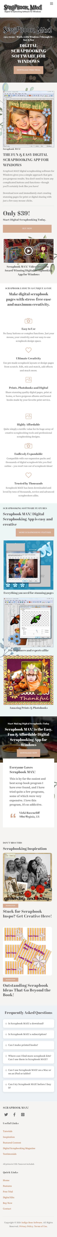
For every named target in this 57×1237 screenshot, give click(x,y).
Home (6, 1180)
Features (7, 1186)
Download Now (28, 753)
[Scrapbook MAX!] (23, 11)
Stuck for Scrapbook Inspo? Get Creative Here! (27, 914)
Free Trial (8, 1191)
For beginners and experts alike (28, 650)
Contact (7, 1208)
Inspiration (10, 906)
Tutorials (7, 1131)
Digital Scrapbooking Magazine (19, 1148)
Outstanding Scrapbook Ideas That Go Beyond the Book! (27, 990)
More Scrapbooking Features (35, 532)
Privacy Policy (26, 1226)
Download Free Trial (28, 70)
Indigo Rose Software (31, 1222)
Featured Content (12, 1142)
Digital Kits (8, 1197)
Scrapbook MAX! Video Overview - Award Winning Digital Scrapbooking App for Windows (28, 270)
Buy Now (27, 228)
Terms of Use (40, 1226)
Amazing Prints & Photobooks (28, 708)
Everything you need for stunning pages (29, 593)
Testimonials (9, 1154)
